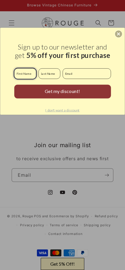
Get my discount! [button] (62, 91)
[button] (118, 33)
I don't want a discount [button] (62, 110)
